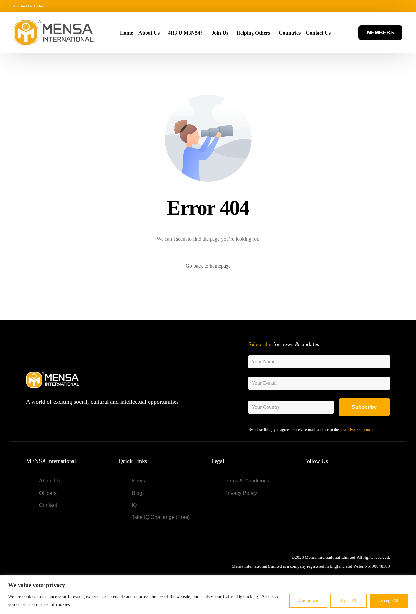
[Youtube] (379, 6)
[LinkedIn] (397, 6)
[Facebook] (360, 6)
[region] (208, 594)
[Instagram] (388, 6)
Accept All (388, 600)
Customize (308, 600)
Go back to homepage (208, 266)
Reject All (348, 600)
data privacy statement (356, 429)
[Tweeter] (369, 6)
